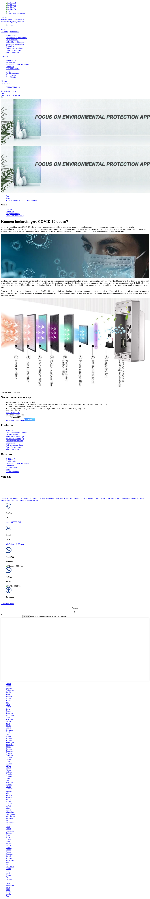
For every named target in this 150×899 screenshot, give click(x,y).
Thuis (3, 29)
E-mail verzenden (7, 604)
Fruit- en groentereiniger (15, 48)
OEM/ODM (5, 83)
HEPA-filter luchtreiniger (15, 42)
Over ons (4, 56)
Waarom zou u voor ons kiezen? (17, 65)
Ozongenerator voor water (10, 498)
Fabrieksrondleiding (13, 69)
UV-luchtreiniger (12, 40)
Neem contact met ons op (10, 95)
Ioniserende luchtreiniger (15, 44)
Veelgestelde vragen (8, 91)
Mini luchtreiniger (12, 52)
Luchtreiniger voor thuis (10, 32)
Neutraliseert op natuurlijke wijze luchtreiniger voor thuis (42, 498)
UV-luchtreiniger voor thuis (74, 498)
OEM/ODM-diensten (13, 87)
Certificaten (10, 67)
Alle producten (32, 500)
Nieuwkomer (10, 36)
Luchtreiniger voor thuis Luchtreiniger (125, 498)
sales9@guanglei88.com (15, 420)
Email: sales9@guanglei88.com (12, 22)
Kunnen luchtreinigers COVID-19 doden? (21, 200)
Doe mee (4, 93)
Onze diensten (11, 75)
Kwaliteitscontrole (12, 73)
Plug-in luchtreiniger (13, 50)
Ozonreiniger (10, 46)
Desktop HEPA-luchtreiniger (16, 38)
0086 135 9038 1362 (13, 522)
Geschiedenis (10, 62)
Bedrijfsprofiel (11, 60)
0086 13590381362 (13, 413)
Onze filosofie (11, 77)
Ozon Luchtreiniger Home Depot (98, 498)
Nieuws (4, 81)
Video (8, 71)
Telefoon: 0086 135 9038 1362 (12, 19)
